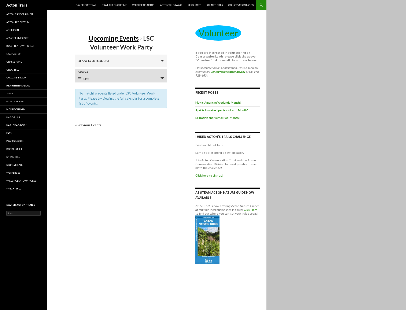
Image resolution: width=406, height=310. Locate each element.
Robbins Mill (14, 149)
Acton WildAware (171, 5)
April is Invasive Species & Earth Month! (221, 110)
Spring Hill (13, 156)
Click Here (250, 209)
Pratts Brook (14, 141)
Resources (194, 5)
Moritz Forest (15, 101)
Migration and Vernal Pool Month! (217, 117)
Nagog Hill (13, 117)
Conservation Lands (241, 5)
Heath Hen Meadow (18, 85)
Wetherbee (13, 172)
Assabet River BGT (17, 38)
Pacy (9, 133)
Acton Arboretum (17, 22)
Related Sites (215, 5)
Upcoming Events (114, 38)
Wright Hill (13, 188)
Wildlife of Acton (143, 5)
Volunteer (218, 33)
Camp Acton (13, 53)
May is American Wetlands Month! (218, 102)
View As (83, 72)
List (86, 79)
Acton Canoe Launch (19, 14)
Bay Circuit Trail (86, 5)
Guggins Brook (16, 77)
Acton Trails (16, 5)
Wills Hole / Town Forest (22, 180)
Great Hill (12, 69)
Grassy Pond (14, 61)
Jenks (9, 93)
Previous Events (88, 125)
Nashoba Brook (16, 125)
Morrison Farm (15, 109)
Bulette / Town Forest (20, 45)
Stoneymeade (14, 164)
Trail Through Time (114, 5)
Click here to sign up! (209, 175)
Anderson (12, 30)
